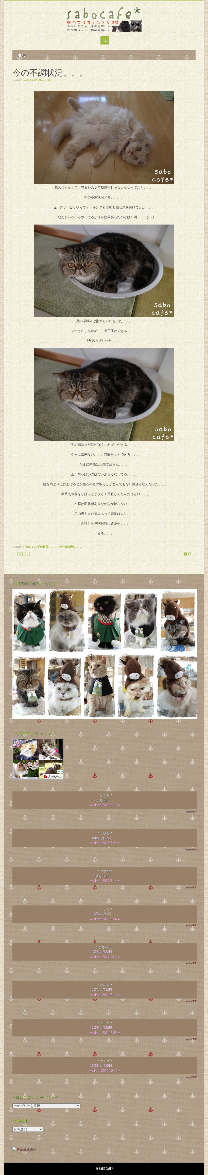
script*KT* (191, 811)
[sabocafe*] (104, 31)
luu (49, 79)
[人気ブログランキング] (38, 778)
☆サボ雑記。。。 (71, 546)
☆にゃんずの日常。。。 (41, 546)
